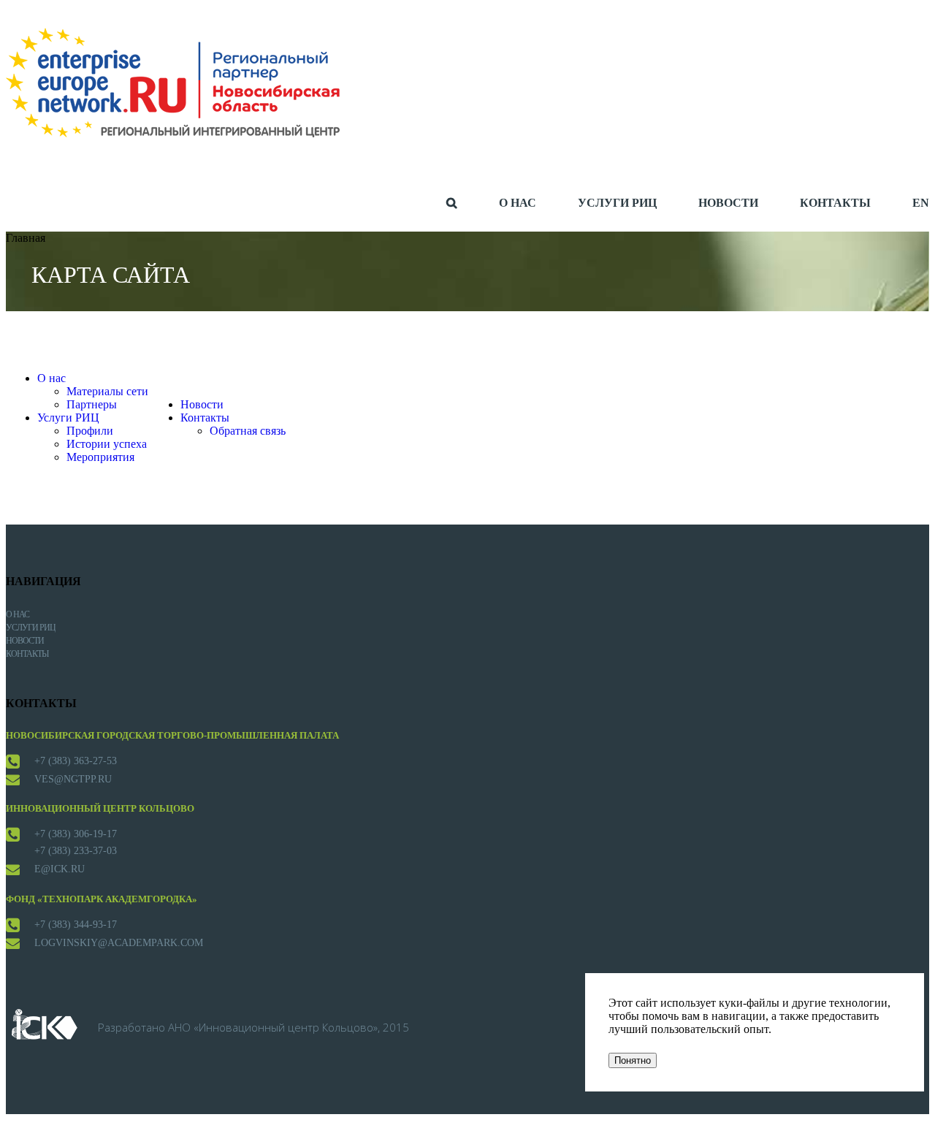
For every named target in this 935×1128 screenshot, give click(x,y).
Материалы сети (107, 391)
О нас (51, 378)
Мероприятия (100, 457)
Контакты (204, 417)
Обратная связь (248, 430)
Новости (202, 404)
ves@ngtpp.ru (73, 779)
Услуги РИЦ (68, 417)
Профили (89, 430)
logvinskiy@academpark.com (118, 942)
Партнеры (91, 404)
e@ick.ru (59, 869)
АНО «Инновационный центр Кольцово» (273, 1027)
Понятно (632, 1060)
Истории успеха (106, 444)
